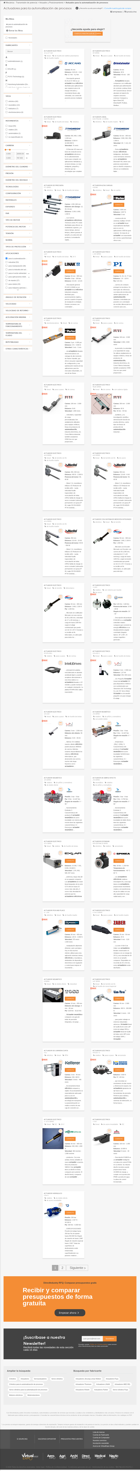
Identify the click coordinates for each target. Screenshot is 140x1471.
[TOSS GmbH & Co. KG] (74, 991)
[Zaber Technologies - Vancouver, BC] (122, 922)
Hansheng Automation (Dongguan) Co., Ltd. (19, 84)
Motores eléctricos (16, 1395)
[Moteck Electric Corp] (122, 1131)
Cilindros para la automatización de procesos (26, 1384)
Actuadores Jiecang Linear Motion (88, 1379)
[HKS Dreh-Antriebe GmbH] (74, 1205)
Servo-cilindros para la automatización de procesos (28, 1390)
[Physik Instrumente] (122, 264)
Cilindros (12, 1379)
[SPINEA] (122, 853)
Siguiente (77, 1268)
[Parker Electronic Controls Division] (74, 330)
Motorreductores (33, 1395)
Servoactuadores (40, 1379)
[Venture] (74, 1131)
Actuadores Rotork (82, 1390)
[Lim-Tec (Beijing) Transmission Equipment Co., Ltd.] (122, 991)
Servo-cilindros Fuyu (120, 1390)
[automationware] (74, 922)
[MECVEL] (74, 465)
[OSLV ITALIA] (122, 531)
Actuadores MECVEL (122, 1384)
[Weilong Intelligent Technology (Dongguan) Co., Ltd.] (122, 597)
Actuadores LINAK (103, 1384)
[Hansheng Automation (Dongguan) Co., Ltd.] (122, 1063)
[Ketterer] (74, 1063)
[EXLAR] (74, 853)
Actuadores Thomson (83, 1384)
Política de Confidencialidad (99, 1344)
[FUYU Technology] (122, 330)
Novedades (12, 38)
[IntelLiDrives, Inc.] (74, 663)
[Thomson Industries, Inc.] (74, 129)
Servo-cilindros (57, 1379)
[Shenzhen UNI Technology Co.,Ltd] (122, 663)
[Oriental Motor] (122, 63)
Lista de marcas (99, 1432)
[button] (18, 45)
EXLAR (12, 69)
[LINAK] (74, 264)
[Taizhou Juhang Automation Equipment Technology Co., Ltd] (122, 724)
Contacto (119, 205)
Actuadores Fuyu (112, 1379)
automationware (15, 61)
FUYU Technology (16, 77)
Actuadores (25, 1379)
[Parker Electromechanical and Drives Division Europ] (122, 197)
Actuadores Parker (101, 1390)
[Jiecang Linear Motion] (74, 63)
